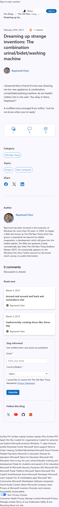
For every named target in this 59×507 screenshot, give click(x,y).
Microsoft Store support (35, 446)
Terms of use (22, 501)
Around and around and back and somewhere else (25, 298)
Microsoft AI (6, 467)
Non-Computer (23, 169)
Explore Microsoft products (17, 443)
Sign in (51, 11)
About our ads (16, 505)
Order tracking (7, 450)
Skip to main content (10, 1)
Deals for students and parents (28, 463)
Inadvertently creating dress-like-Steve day (28, 323)
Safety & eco (46, 501)
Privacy (54, 498)
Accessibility (5, 491)
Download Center (15, 446)
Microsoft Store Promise (46, 450)
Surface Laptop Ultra (36, 436)
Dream (8, 169)
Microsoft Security (21, 467)
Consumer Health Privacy (12, 498)
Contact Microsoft (42, 498)
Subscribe (12, 392)
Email (9, 353)
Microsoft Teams (33, 470)
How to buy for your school (23, 460)
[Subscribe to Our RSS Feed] (31, 415)
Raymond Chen (20, 70)
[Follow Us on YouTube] (16, 415)
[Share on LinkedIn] (22, 184)
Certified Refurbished (25, 450)
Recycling (4, 505)
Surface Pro (5, 436)
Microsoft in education (28, 453)
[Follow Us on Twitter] (8, 415)
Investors (24, 488)
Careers (16, 484)
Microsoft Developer (38, 474)
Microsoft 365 (51, 467)
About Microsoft (29, 484)
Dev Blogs (8, 13)
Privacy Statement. (26, 383)
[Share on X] (14, 184)
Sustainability (18, 491)
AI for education (51, 463)
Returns (51, 446)
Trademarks (34, 501)
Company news (44, 484)
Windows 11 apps (39, 443)
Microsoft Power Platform (12, 470)
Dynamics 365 (37, 467)
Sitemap (29, 498)
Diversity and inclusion (40, 488)
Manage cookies (8, 501)
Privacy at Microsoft (9, 488)
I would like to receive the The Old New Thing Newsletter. (28, 381)
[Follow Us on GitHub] (23, 415)
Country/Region (14, 366)
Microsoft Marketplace (23, 481)
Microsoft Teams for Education (24, 457)
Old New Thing (12, 155)
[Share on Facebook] (6, 184)
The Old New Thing (27, 13)
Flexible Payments (8, 453)
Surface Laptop (18, 436)
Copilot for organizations (26, 439)
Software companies (43, 481)
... (20, 17)
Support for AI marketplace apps (21, 477)
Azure (25, 474)
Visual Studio (6, 484)
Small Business (14, 474)
